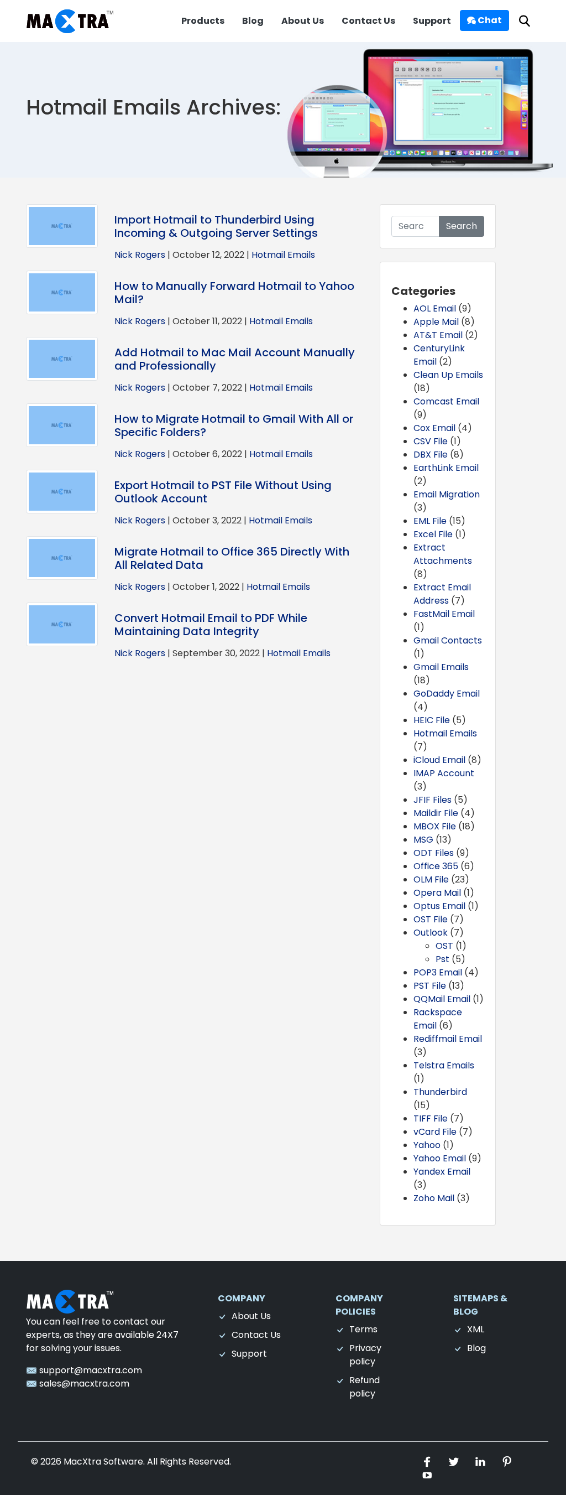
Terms (363, 1329)
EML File (430, 521)
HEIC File (431, 720)
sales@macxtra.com (83, 1383)
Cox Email (434, 428)
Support (432, 20)
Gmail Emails (441, 667)
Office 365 (435, 866)
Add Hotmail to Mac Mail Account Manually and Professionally (234, 359)
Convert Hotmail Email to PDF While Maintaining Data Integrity (210, 624)
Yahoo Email (439, 1158)
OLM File (431, 879)
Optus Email (439, 906)
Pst (442, 959)
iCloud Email (439, 760)
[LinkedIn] (481, 1461)
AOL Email (434, 308)
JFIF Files (432, 799)
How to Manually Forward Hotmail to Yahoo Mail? (234, 292)
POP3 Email (437, 972)
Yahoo (427, 1145)
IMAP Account (443, 773)
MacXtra (82, 1461)
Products (202, 20)
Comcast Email (446, 401)
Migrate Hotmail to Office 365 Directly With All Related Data (231, 558)
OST (444, 945)
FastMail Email (444, 614)
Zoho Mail (433, 1198)
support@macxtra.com (89, 1370)
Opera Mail (437, 892)
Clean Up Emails (448, 374)
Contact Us (368, 20)
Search (461, 226)
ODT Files (433, 853)
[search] (524, 21)
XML (475, 1329)
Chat (489, 20)
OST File (430, 919)
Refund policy (364, 1387)
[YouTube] (427, 1474)
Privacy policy (365, 1355)
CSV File (430, 441)
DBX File (430, 454)
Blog (253, 20)
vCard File (435, 1131)
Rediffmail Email (447, 1038)
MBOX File (434, 826)
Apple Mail (436, 321)
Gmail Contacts (447, 640)
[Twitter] (455, 1461)
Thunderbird (440, 1092)
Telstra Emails (443, 1065)
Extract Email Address (442, 594)
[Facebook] (428, 1461)
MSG (423, 839)
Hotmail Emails (283, 254)
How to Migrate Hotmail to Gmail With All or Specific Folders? (233, 425)
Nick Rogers (139, 254)
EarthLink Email (446, 467)
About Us (302, 20)
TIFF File (430, 1118)
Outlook (430, 932)
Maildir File (435, 813)
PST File (429, 985)
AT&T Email (438, 335)
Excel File (433, 534)
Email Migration (446, 494)
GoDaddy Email (446, 693)
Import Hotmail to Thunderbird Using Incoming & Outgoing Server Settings (216, 226)
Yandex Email (441, 1171)
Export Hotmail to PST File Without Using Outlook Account (223, 491)
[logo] (70, 1300)
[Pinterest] (506, 1461)
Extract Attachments (442, 554)
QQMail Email (441, 999)
